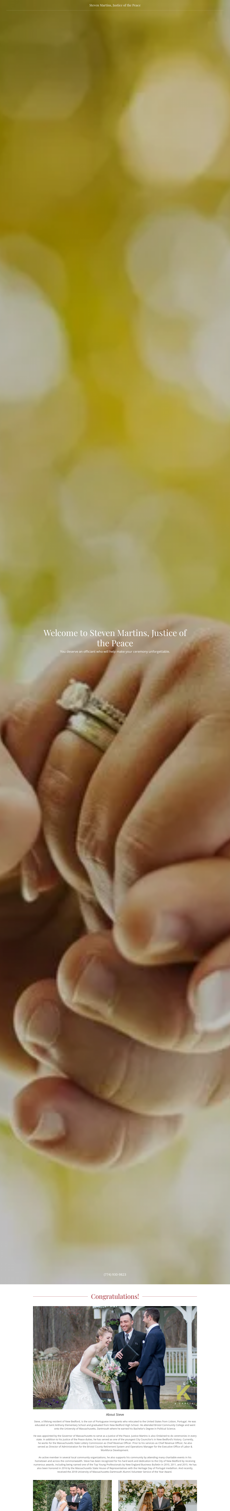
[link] (115, 5)
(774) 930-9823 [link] (115, 1274)
